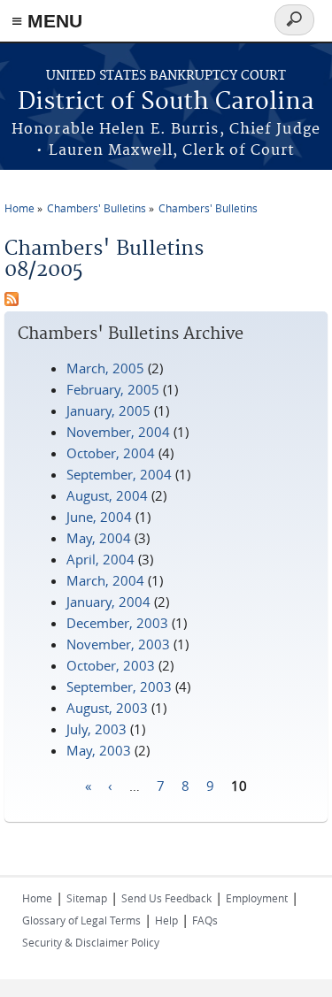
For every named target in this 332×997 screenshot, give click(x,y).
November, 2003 (118, 644)
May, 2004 (98, 538)
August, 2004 (107, 495)
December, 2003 (117, 623)
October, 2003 (110, 665)
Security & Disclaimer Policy (90, 942)
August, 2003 (107, 708)
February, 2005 (112, 389)
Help (166, 920)
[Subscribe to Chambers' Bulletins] (11, 301)
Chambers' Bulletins (96, 208)
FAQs (205, 920)
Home (19, 208)
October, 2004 (110, 453)
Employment (257, 898)
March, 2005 (105, 368)
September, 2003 (119, 686)
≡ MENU (47, 21)
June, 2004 (99, 516)
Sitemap (86, 898)
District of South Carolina (166, 102)
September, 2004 (119, 474)
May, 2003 (98, 750)
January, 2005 (108, 410)
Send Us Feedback (166, 898)
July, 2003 (96, 729)
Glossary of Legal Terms (81, 920)
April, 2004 (100, 559)
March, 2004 (105, 580)
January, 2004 (108, 601)
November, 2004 (118, 432)
